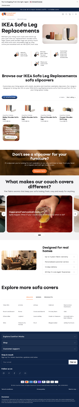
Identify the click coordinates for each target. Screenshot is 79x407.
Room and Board (8, 311)
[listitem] (11, 113)
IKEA (4, 323)
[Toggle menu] (75, 14)
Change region (6, 5)
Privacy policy (41, 389)
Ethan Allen (6, 316)
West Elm (6, 305)
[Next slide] (75, 214)
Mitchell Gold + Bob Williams (69, 317)
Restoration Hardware (68, 306)
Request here (39, 171)
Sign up (73, 362)
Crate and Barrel (39, 311)
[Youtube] (25, 373)
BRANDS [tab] (29, 297)
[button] (71, 97)
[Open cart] (69, 14)
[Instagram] (4, 373)
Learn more (10, 137)
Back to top (72, 389)
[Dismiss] (77, 2)
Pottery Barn (53, 311)
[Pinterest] (9, 373)
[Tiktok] (20, 373)
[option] (39, 214)
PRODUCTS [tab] (48, 297)
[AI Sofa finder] (62, 14)
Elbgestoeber (53, 323)
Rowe (20, 311)
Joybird (20, 316)
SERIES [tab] (38, 297)
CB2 (65, 311)
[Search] (66, 14)
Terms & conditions (7, 389)
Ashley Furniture (69, 323)
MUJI (35, 323)
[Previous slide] (4, 214)
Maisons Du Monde (22, 323)
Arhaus (35, 305)
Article (20, 305)
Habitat (51, 305)
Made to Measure (54, 316)
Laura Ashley (37, 316)
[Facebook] (14, 373)
